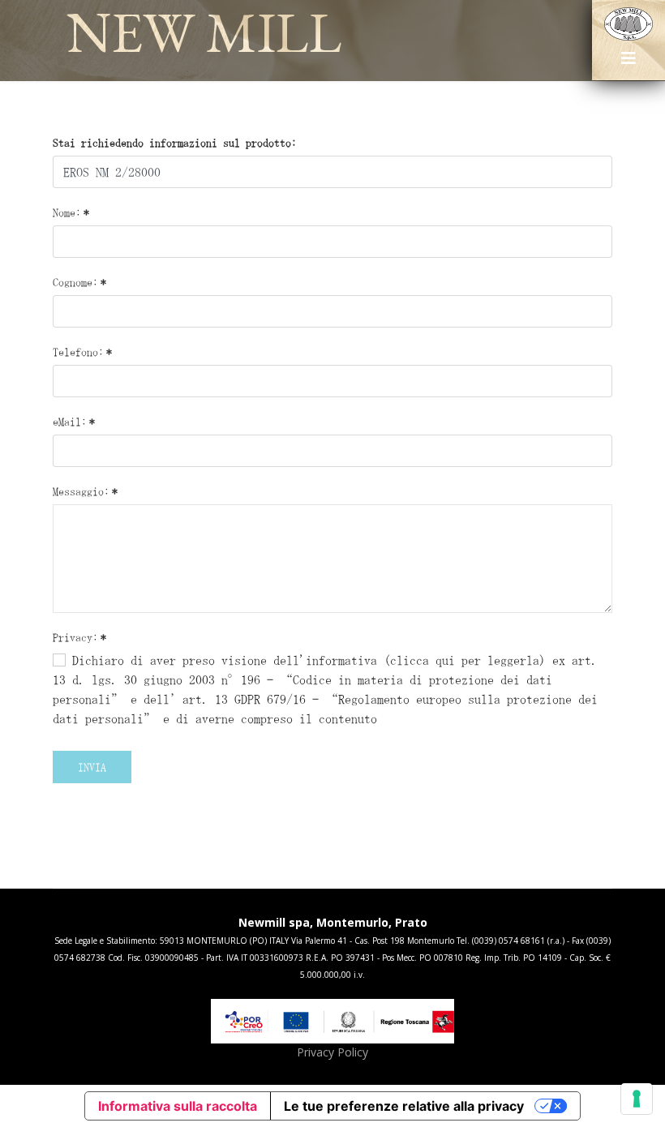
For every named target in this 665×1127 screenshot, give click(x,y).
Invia (92, 767)
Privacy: (79, 637)
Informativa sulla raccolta (177, 1106)
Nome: (71, 212)
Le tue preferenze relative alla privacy (404, 1106)
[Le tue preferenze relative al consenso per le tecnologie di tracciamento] (636, 1098)
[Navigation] (628, 64)
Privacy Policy (332, 1052)
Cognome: (79, 282)
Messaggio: (85, 491)
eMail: (74, 421)
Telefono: (82, 352)
